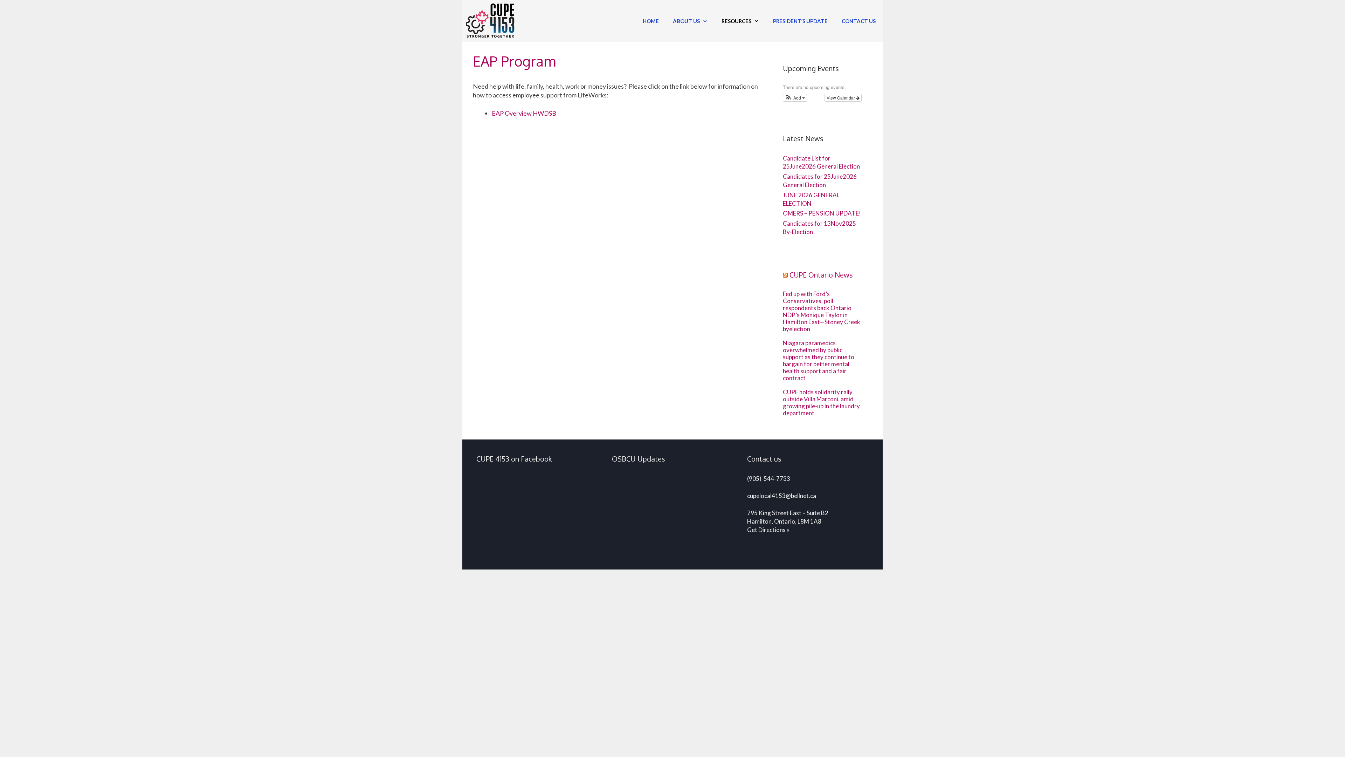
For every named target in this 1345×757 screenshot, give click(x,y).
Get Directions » (768, 529)
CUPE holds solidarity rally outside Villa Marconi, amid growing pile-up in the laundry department (821, 403)
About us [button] (686, 21)
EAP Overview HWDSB (524, 113)
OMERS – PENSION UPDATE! (822, 213)
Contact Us (859, 21)
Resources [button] (736, 21)
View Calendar (841, 98)
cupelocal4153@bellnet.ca (781, 495)
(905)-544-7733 (768, 478)
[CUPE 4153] (492, 21)
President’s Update (800, 21)
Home (651, 21)
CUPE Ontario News (821, 274)
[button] (795, 97)
